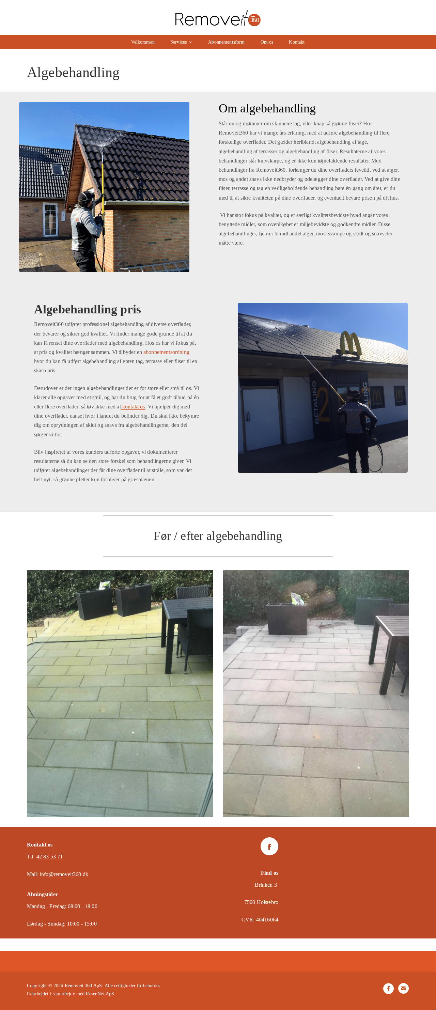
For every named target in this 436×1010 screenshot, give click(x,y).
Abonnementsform (226, 42)
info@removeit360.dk (64, 874)
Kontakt (297, 42)
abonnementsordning (166, 352)
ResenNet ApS (100, 993)
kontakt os (133, 406)
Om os (267, 42)
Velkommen (142, 42)
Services (178, 42)
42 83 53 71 (49, 856)
